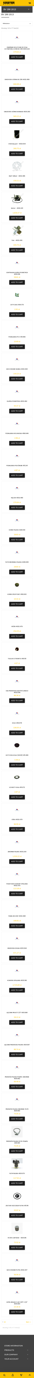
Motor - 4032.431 (17, 208)
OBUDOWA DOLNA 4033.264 (17, 948)
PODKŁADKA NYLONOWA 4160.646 (17, 433)
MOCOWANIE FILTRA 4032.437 (17, 1270)
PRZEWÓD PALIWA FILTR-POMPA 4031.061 (17, 1142)
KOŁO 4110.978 (17, 723)
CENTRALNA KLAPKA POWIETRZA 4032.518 (17, 273)
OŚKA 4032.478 (17, 819)
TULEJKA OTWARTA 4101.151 (17, 659)
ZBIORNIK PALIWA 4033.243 (17, 852)
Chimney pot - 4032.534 (17, 144)
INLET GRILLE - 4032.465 (17, 176)
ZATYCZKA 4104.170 (17, 305)
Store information (13, 1346)
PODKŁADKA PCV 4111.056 (17, 337)
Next (28, 1322)
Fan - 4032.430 (17, 240)
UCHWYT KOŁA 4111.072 (17, 787)
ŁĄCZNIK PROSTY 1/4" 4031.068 (17, 1013)
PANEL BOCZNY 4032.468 (17, 916)
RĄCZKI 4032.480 (17, 498)
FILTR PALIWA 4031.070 (17, 1173)
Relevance (17, 24)
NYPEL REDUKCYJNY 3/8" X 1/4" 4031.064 (17, 1303)
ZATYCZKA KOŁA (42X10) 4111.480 (17, 755)
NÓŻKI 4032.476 (17, 626)
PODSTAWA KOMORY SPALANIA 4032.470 (17, 885)
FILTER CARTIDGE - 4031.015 (17, 1238)
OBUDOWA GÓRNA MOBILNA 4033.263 (17, 112)
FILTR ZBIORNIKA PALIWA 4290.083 (17, 562)
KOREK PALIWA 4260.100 (17, 530)
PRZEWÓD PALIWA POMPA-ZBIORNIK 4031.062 (17, 1078)
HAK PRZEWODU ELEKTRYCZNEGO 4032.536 (17, 692)
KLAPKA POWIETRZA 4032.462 (17, 401)
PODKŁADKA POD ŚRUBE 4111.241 (17, 466)
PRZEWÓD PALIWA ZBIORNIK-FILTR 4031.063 (17, 1110)
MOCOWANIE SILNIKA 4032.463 (17, 369)
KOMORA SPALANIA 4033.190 (17, 980)
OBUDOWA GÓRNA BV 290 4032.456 (17, 79)
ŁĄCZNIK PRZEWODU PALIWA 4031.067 (17, 1045)
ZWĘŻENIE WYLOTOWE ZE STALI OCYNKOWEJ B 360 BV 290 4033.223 (17, 48)
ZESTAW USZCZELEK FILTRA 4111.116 (17, 1206)
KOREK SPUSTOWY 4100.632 (17, 594)
